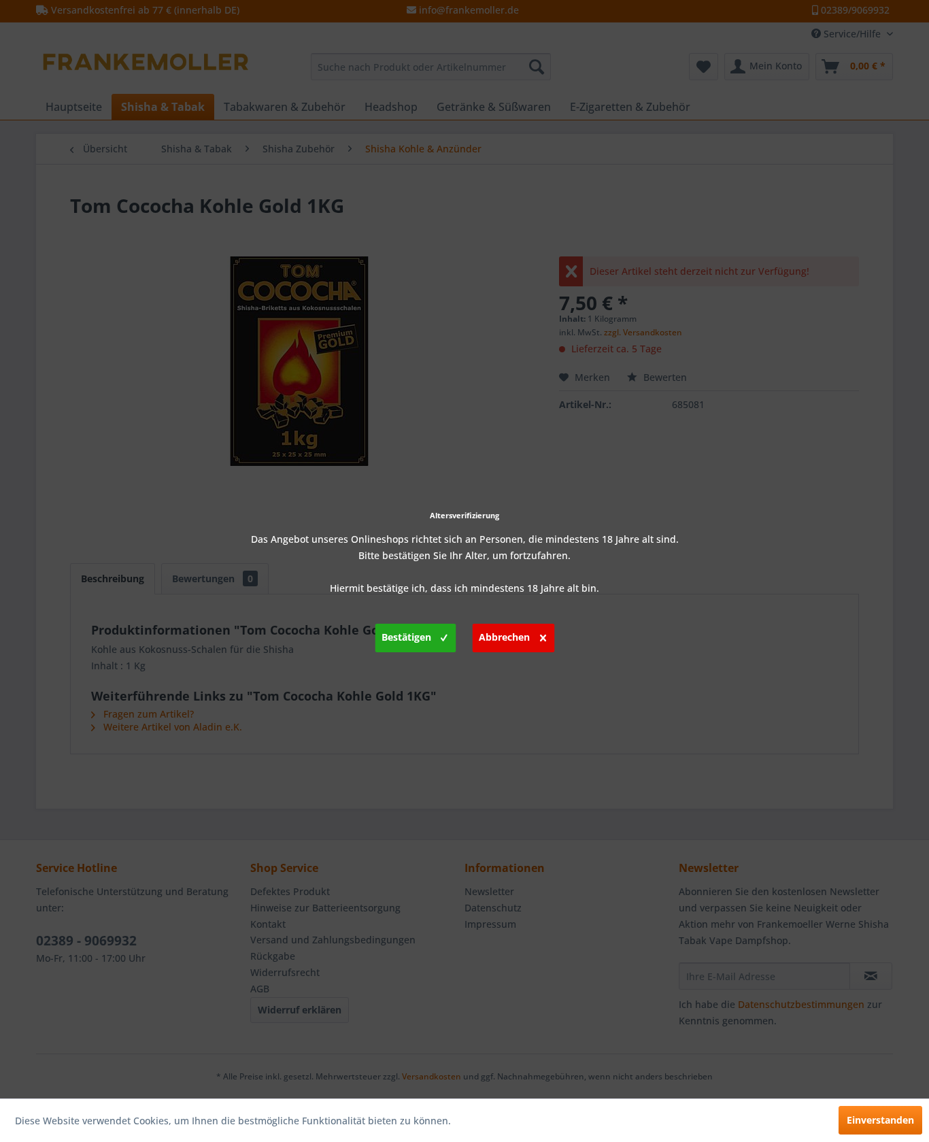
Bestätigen (406, 637)
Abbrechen (504, 637)
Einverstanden (880, 1119)
